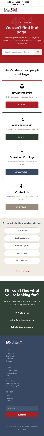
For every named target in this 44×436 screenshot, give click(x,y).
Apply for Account (12, 371)
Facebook (9, 400)
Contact (8, 378)
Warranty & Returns (12, 383)
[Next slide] (39, 3)
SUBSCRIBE (22, 415)
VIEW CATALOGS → (22, 172)
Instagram (9, 398)
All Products (10, 353)
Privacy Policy (31, 426)
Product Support (11, 381)
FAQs (7, 376)
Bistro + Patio (22, 253)
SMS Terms (22, 429)
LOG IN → (21, 137)
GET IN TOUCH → (22, 207)
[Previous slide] (4, 3)
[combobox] (18, 52)
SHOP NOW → (22, 105)
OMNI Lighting (22, 230)
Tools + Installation (22, 261)
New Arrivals (10, 356)
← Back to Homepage (22, 271)
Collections (9, 359)
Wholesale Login (11, 373)
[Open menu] (39, 10)
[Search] (38, 52)
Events (8, 395)
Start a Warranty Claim (13, 386)
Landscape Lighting (22, 238)
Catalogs (9, 361)
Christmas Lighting (22, 246)
